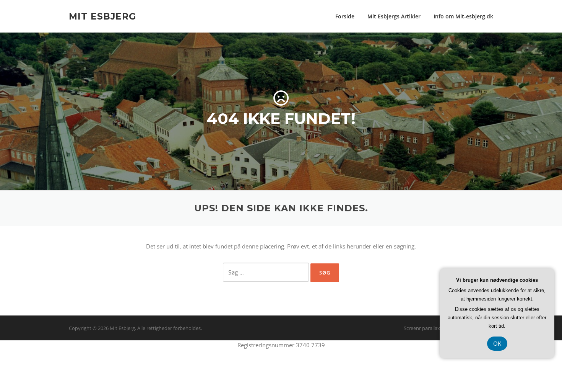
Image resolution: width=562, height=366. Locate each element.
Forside (344, 16)
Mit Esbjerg (102, 16)
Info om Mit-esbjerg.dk (463, 16)
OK (497, 343)
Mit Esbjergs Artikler (394, 16)
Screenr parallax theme (430, 328)
